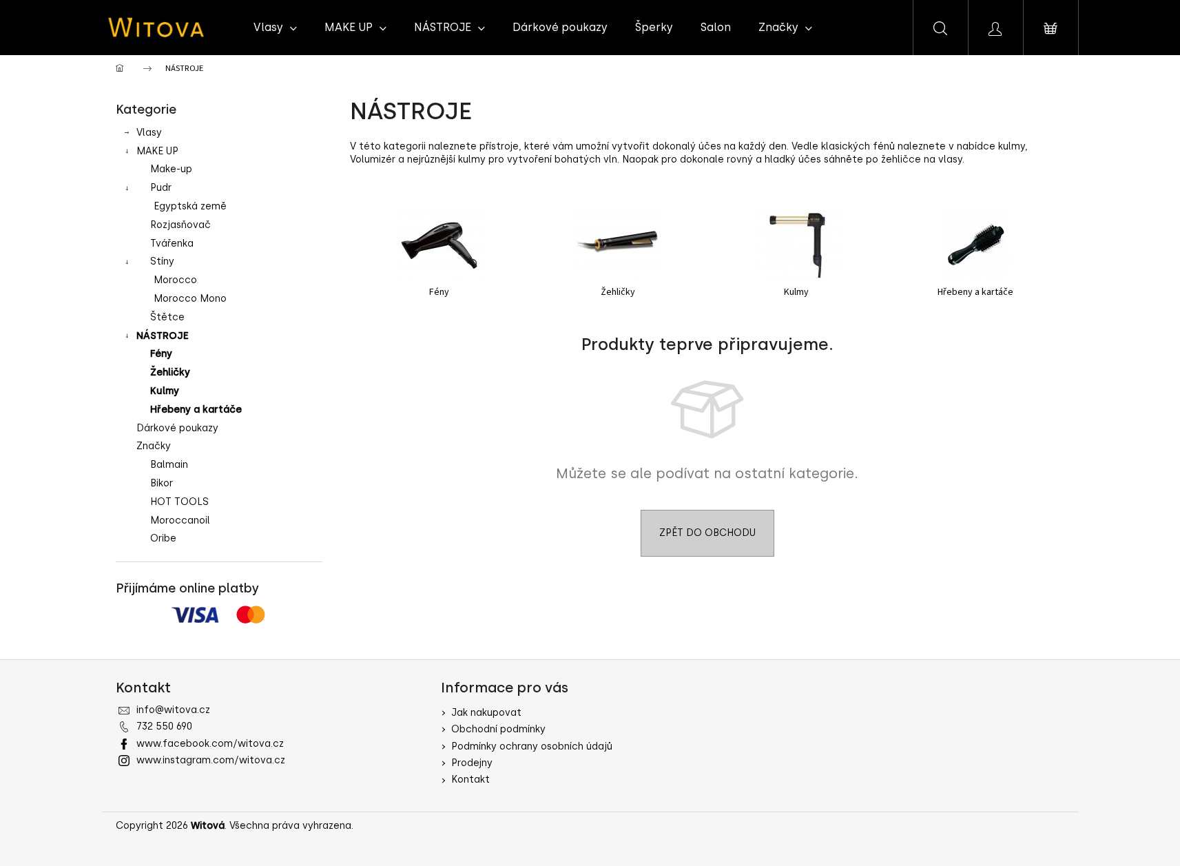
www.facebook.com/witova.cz (210, 744)
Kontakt (470, 779)
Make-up (171, 169)
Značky (153, 446)
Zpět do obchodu (707, 533)
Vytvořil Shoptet (1025, 826)
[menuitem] (275, 27)
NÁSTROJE (162, 336)
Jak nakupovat (486, 713)
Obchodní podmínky (498, 729)
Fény (161, 354)
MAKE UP (157, 151)
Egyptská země (190, 206)
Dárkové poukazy (177, 428)
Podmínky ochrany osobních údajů (531, 746)
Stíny (162, 261)
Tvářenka (172, 243)
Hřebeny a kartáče (196, 409)
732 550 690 (164, 726)
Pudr (161, 188)
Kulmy (164, 391)
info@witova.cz (173, 710)
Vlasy (149, 132)
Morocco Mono (190, 299)
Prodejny (472, 763)
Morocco (175, 280)
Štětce (167, 317)
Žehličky (170, 372)
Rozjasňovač (180, 225)
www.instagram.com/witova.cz (210, 760)
